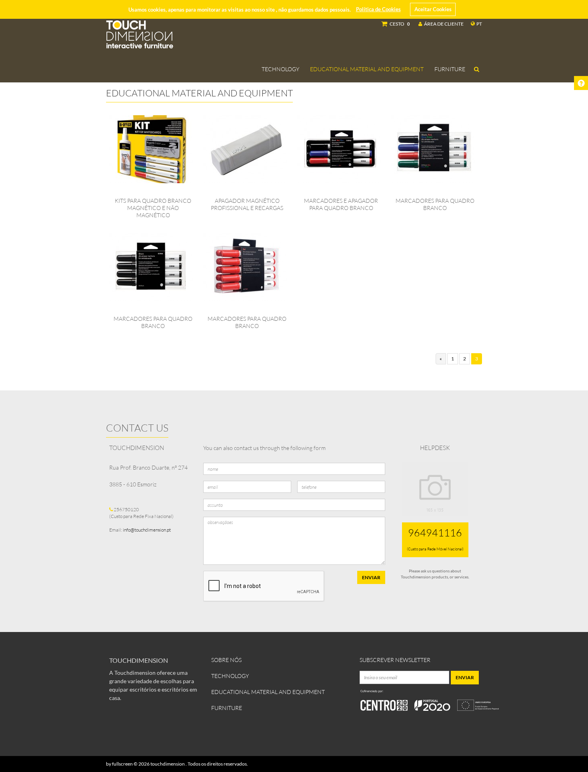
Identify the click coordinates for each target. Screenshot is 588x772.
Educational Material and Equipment (367, 69)
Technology (280, 69)
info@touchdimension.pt (147, 530)
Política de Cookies (378, 9)
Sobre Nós (226, 659)
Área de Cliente (444, 24)
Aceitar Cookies (433, 9)
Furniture (449, 69)
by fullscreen (119, 764)
